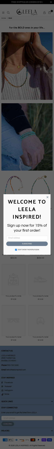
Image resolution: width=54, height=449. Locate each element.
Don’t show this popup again (28, 249)
